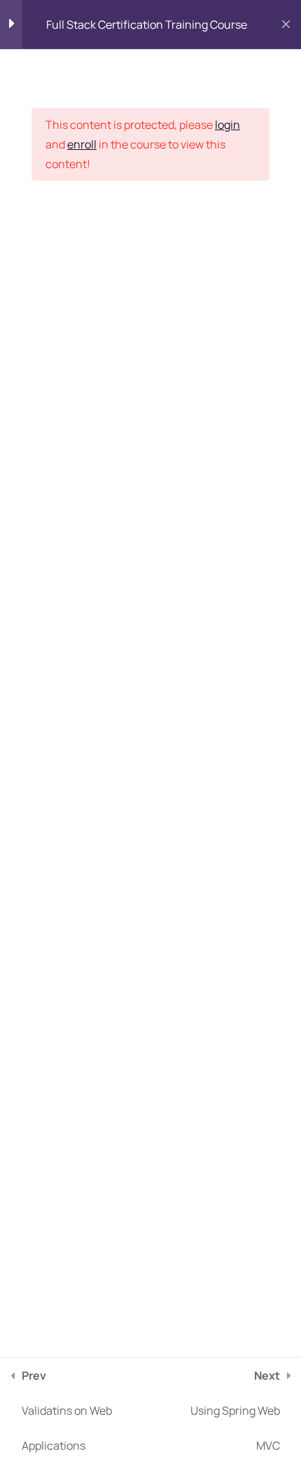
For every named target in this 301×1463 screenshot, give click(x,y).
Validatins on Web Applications (67, 1410)
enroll (82, 144)
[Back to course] (286, 24)
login (227, 124)
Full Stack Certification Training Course (146, 24)
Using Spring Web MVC (235, 1410)
